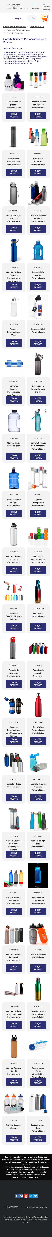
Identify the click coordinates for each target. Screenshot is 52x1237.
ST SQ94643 (38, 267)
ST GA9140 (13, 1063)
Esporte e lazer (37, 26)
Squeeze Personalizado (18, 30)
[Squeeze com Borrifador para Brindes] (38, 363)
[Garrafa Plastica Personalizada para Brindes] (38, 989)
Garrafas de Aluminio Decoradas (38, 673)
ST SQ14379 (14, 438)
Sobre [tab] (19, 48)
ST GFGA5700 (38, 552)
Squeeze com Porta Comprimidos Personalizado (38, 1072)
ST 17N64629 (38, 97)
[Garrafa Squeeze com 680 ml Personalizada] (13, 875)
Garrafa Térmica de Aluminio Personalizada (13, 957)
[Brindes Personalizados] (18, 18)
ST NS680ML (14, 893)
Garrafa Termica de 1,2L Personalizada (13, 1071)
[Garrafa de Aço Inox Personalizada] (38, 818)
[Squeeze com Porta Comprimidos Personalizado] (38, 1046)
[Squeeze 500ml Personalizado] (38, 307)
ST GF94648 (14, 154)
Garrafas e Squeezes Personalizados (38, 161)
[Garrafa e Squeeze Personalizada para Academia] (13, 363)
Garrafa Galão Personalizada (14, 444)
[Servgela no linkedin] (31, 1197)
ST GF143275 (13, 950)
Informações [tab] (10, 48)
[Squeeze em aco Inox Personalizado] (38, 1102)
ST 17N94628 (13, 836)
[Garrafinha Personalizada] (38, 591)
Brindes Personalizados (14, 26)
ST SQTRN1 (38, 495)
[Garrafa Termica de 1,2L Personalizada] (13, 1046)
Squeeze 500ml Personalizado (38, 330)
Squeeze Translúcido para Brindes (14, 616)
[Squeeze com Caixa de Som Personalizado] (38, 875)
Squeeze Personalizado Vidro (13, 332)
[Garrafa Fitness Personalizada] (13, 761)
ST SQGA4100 (38, 1063)
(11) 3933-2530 (11, 1207)
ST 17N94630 (13, 665)
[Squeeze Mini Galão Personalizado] (38, 250)
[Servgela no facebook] (17, 1197)
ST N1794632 (38, 381)
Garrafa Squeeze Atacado (13, 1126)
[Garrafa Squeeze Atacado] (13, 1102)
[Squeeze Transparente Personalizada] (38, 477)
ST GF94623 (38, 665)
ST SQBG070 (38, 893)
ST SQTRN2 (13, 609)
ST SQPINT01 (38, 1006)
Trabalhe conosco (46, 8)
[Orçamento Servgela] (42, 18)
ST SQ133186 (13, 722)
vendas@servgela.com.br (36, 1207)
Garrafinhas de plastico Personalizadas (14, 104)
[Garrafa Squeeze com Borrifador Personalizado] (38, 420)
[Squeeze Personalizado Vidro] (13, 307)
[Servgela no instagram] (21, 1197)
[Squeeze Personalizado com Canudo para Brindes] (13, 704)
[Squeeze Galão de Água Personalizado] (13, 477)
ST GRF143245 (38, 779)
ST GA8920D (14, 552)
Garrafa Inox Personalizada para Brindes (38, 730)
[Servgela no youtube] (26, 1197)
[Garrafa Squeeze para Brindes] (38, 932)
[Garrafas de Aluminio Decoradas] (38, 648)
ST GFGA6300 (13, 1006)
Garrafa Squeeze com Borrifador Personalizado (38, 446)
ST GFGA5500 (38, 836)
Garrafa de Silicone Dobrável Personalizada (38, 559)
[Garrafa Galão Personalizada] (13, 420)
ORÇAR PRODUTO (14, 115)
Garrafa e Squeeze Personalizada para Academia (14, 390)
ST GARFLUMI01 (38, 722)
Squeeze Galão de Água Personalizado (14, 502)
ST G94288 (38, 1120)
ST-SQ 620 (38, 950)
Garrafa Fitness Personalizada (14, 785)
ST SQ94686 (38, 154)
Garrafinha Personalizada (38, 615)
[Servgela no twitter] (35, 1197)
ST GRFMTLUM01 (38, 609)
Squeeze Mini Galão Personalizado (38, 275)
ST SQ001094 (38, 324)
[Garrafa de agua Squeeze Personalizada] (38, 761)
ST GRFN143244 (13, 211)
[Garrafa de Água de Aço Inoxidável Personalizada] (13, 989)
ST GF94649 (14, 779)
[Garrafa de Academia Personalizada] (13, 648)
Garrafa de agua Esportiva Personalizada (13, 218)
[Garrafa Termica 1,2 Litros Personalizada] (13, 534)
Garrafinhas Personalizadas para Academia (14, 161)
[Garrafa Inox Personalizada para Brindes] (38, 704)
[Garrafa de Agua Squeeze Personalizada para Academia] (13, 250)
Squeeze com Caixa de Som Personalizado (38, 900)
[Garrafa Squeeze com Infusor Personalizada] (38, 79)
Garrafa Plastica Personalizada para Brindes (38, 1014)
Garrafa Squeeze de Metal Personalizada (38, 218)
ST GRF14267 (38, 211)
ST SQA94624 (13, 381)
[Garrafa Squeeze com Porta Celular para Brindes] (13, 818)
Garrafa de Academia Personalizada (13, 673)
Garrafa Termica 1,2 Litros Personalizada (13, 559)
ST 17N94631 (13, 267)
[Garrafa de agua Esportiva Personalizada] (13, 193)
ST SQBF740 (38, 438)
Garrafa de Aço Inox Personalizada (38, 843)
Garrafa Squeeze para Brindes (38, 956)
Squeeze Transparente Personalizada (38, 502)
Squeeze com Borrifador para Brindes (38, 389)
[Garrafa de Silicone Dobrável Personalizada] (38, 534)
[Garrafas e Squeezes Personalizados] (38, 136)
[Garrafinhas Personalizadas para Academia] (13, 136)
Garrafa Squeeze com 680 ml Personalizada (13, 900)
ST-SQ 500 (13, 1120)
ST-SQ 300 (13, 97)
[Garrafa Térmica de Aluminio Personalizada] (13, 932)
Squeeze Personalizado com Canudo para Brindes (14, 731)
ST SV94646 (14, 324)
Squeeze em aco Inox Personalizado (38, 1128)
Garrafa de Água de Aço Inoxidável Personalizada (14, 1014)
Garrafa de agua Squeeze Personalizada (38, 787)
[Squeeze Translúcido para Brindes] (13, 591)
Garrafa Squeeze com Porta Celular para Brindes (13, 845)
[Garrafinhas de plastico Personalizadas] (13, 79)
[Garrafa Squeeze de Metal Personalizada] (38, 193)
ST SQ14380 (14, 495)
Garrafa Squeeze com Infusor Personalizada (38, 104)
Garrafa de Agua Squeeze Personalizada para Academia (13, 276)
